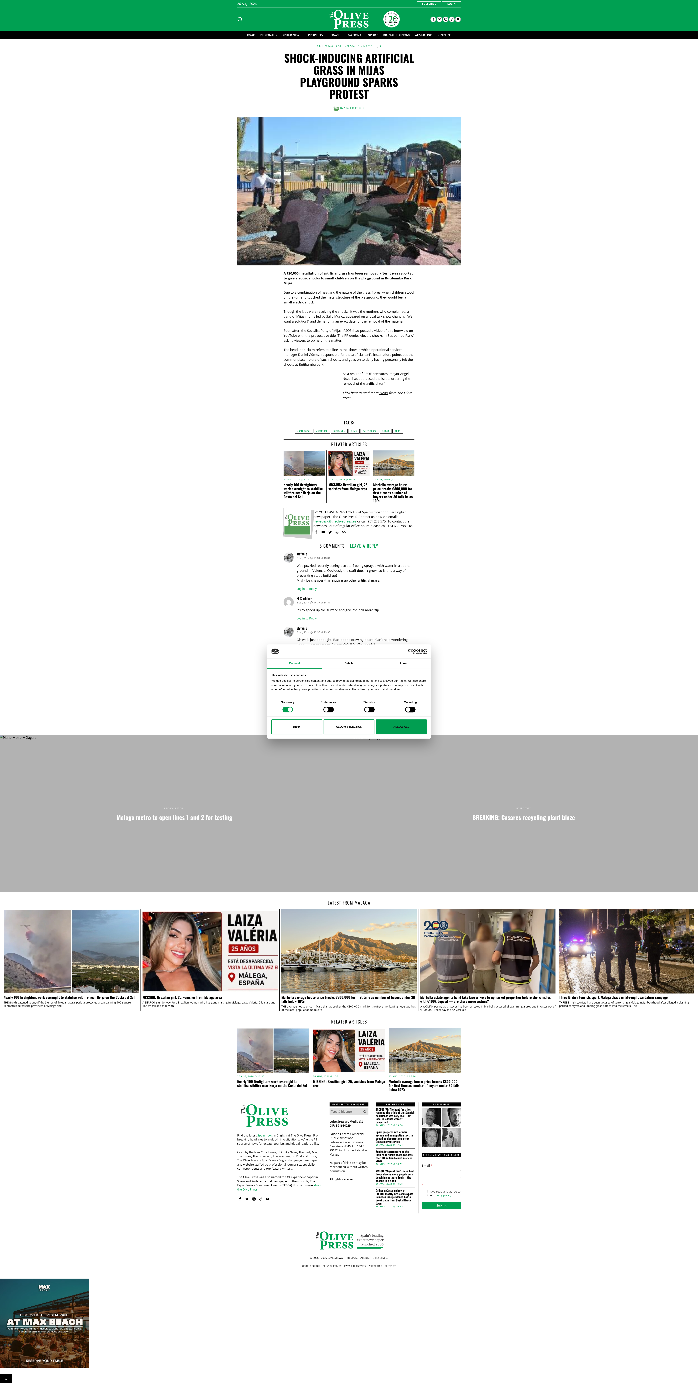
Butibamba (339, 431)
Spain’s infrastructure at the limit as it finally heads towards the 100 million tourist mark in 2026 (394, 1156)
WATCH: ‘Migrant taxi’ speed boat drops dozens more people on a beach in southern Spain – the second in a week (395, 1176)
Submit (441, 1205)
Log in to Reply (307, 589)
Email (427, 1165)
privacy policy (442, 1195)
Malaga (349, 46)
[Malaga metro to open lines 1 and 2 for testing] (174, 813)
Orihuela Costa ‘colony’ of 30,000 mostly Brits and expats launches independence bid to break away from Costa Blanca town (394, 1197)
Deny (297, 726)
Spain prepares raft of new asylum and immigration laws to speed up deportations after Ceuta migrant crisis (394, 1136)
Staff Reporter (354, 108)
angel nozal (303, 431)
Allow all (401, 726)
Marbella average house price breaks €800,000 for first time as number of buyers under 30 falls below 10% (393, 493)
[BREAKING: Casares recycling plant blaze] (523, 813)
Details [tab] (349, 663)
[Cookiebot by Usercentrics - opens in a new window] (411, 651)
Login (451, 3)
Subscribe (429, 3)
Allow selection (349, 726)
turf (397, 431)
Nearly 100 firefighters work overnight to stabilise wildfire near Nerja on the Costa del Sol (303, 491)
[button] (364, 1111)
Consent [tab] (294, 663)
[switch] (328, 709)
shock (385, 431)
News (383, 393)
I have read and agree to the (444, 1193)
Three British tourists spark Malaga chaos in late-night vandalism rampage (613, 997)
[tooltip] (433, 19)
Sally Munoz (369, 431)
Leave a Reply (364, 545)
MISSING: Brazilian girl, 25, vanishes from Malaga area (348, 487)
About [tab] (404, 663)
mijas (354, 431)
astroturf (321, 431)
